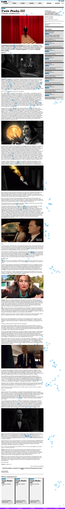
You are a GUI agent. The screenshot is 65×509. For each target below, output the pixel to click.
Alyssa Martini (56, 38)
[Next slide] (44, 491)
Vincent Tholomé (21, 49)
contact (56, 508)
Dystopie (50, 35)
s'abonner (45, 508)
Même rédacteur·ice (9, 476)
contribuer (32, 508)
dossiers (49, 3)
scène (14, 3)
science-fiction (56, 35)
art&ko (31, 3)
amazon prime (53, 36)
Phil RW (52, 46)
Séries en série (53, 13)
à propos (7, 508)
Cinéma (3, 8)
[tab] (20, 504)
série (46, 35)
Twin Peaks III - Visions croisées (7, 501)
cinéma (6, 3)
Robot (58, 36)
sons (39, 3)
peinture (47, 36)
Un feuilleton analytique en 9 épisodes (12, 45)
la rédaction (19, 508)
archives (57, 3)
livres (23, 3)
